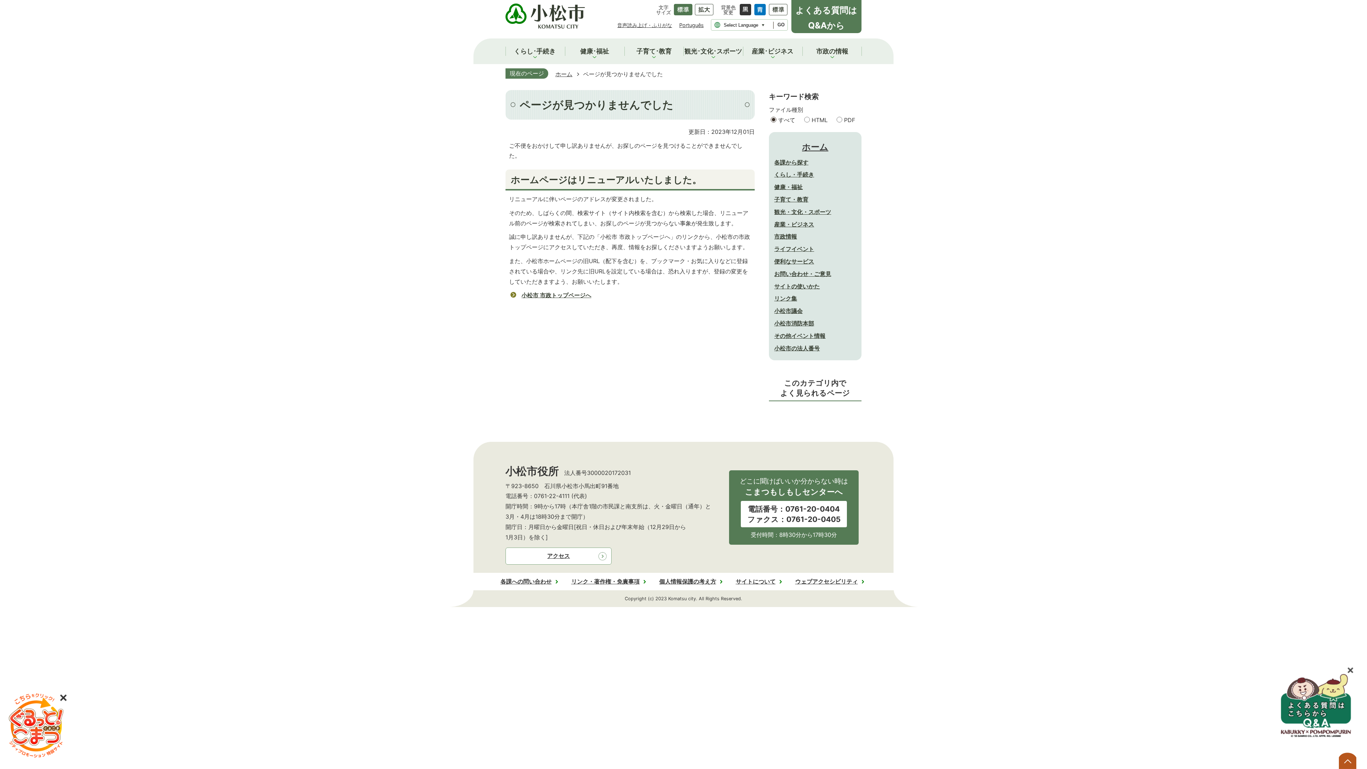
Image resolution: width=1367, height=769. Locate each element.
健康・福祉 (788, 186)
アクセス (558, 555)
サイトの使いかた (797, 286)
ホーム (563, 74)
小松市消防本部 (794, 323)
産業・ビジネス (794, 224)
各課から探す (791, 162)
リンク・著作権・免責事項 (605, 581)
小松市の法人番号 (797, 348)
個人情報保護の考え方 (687, 581)
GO (781, 24)
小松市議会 (788, 310)
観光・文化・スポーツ (802, 211)
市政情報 (785, 236)
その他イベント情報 (800, 335)
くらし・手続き (794, 174)
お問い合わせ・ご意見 (802, 273)
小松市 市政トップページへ (556, 295)
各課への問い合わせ (526, 581)
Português (691, 25)
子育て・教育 (791, 199)
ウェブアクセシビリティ (826, 581)
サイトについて (756, 581)
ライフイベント (794, 248)
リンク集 (785, 298)
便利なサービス (794, 261)
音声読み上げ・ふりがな (644, 25)
